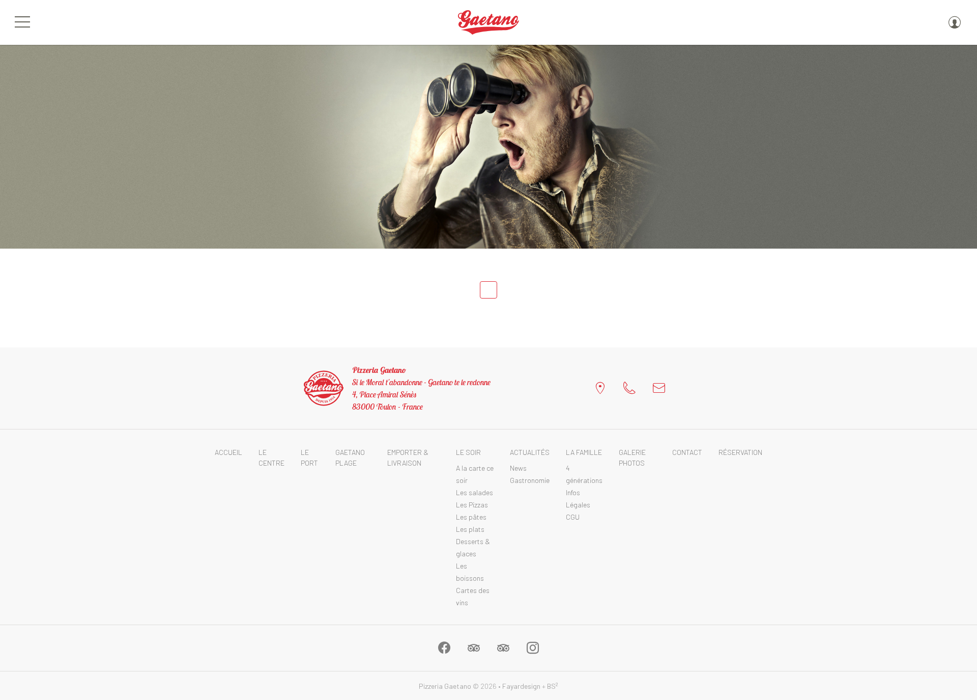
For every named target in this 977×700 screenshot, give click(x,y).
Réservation (740, 452)
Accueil (228, 452)
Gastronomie (530, 480)
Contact (687, 452)
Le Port (309, 457)
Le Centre (271, 457)
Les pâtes (471, 517)
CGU (573, 517)
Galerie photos (632, 457)
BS (552, 686)
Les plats (470, 529)
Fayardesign (521, 686)
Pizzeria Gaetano (445, 686)
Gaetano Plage (350, 457)
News (518, 468)
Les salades (474, 492)
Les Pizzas (472, 504)
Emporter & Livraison (407, 457)
